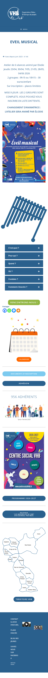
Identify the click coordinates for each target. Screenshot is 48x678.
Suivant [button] (39, 627)
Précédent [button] (37, 627)
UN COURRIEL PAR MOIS (24, 514)
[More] (18, 310)
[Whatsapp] (9, 310)
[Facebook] (5, 310)
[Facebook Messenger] (14, 310)
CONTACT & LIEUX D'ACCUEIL (15, 622)
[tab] (24, 247)
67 (24, 498)
